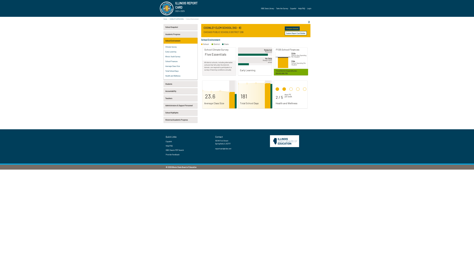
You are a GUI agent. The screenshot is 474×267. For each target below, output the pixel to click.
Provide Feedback (172, 154)
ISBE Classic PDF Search (175, 150)
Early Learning (170, 51)
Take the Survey (282, 8)
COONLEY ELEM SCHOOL (177, 19)
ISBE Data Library (267, 8)
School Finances (171, 61)
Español (293, 8)
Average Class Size (172, 66)
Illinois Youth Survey (172, 56)
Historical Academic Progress (176, 120)
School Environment (172, 40)
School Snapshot (171, 27)
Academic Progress (172, 34)
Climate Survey (171, 47)
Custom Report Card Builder (296, 33)
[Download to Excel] (308, 22)
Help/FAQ (301, 8)
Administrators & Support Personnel (179, 105)
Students (168, 84)
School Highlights (171, 112)
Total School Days (172, 71)
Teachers (168, 98)
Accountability (170, 91)
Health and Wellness (172, 76)
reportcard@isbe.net (223, 148)
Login (309, 8)
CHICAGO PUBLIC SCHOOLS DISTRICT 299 (223, 32)
